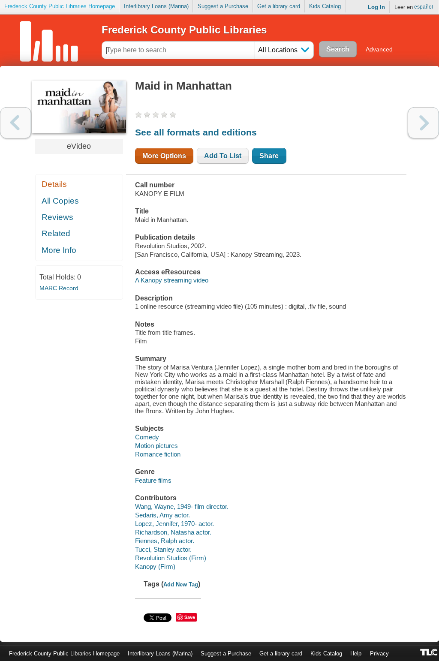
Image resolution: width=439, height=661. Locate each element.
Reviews (57, 217)
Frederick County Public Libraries (184, 30)
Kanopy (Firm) (155, 566)
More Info (59, 250)
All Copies (60, 200)
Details (54, 184)
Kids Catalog (325, 6)
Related (56, 233)
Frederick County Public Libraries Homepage (59, 6)
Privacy (379, 653)
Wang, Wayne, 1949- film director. (182, 506)
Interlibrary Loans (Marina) (156, 6)
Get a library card (278, 6)
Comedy (147, 437)
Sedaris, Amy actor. (162, 515)
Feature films (153, 480)
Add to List (222, 155)
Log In (376, 7)
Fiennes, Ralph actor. (164, 540)
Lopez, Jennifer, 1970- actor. (174, 523)
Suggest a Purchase (223, 6)
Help (355, 653)
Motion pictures (156, 445)
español (423, 7)
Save (189, 617)
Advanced (379, 49)
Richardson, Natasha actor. (173, 532)
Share (269, 155)
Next (423, 122)
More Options (164, 155)
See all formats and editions (196, 132)
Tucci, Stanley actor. (163, 549)
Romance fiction (157, 454)
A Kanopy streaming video (171, 280)
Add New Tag (180, 584)
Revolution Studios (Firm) (170, 558)
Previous (15, 122)
